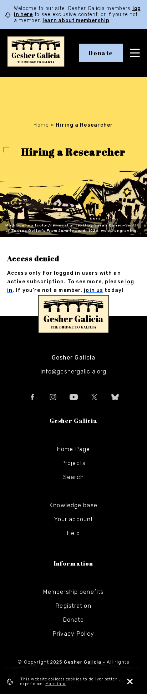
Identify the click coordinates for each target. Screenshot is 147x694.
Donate (100, 53)
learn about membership (75, 21)
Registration (73, 605)
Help (73, 533)
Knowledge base (73, 505)
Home (41, 125)
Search (73, 477)
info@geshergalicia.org (74, 371)
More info (55, 683)
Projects (73, 463)
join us (93, 290)
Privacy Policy (74, 633)
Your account (73, 519)
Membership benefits (73, 591)
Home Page (73, 449)
